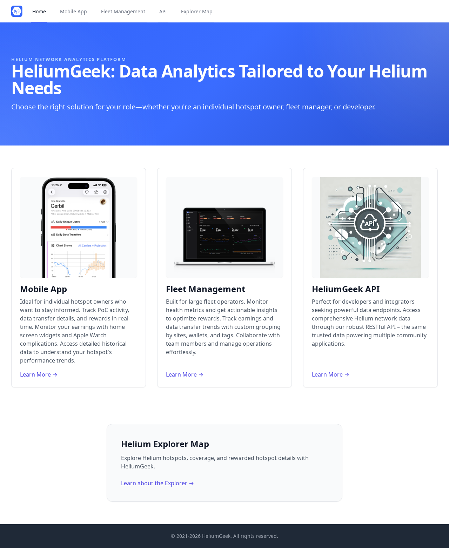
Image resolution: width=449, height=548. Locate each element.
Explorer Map (197, 11)
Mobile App (73, 11)
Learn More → (39, 374)
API (163, 11)
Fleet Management (123, 11)
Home (39, 11)
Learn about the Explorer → (157, 483)
